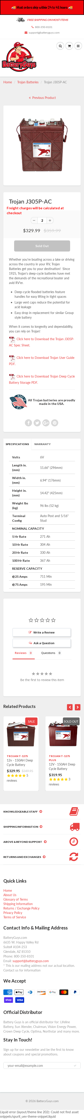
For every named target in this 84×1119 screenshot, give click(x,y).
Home (7, 82)
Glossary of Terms (15, 899)
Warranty (42, 444)
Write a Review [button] (44, 632)
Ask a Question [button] (44, 643)
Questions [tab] (48, 653)
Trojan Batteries (28, 82)
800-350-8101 (43, 27)
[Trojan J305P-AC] (42, 145)
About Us (9, 895)
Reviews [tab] (20, 653)
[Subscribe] (75, 1065)
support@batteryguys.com (44, 32)
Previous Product (43, 98)
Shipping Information (18, 904)
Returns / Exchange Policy (21, 908)
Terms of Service (14, 917)
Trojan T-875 (71, 756)
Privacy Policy (12, 913)
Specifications (17, 444)
